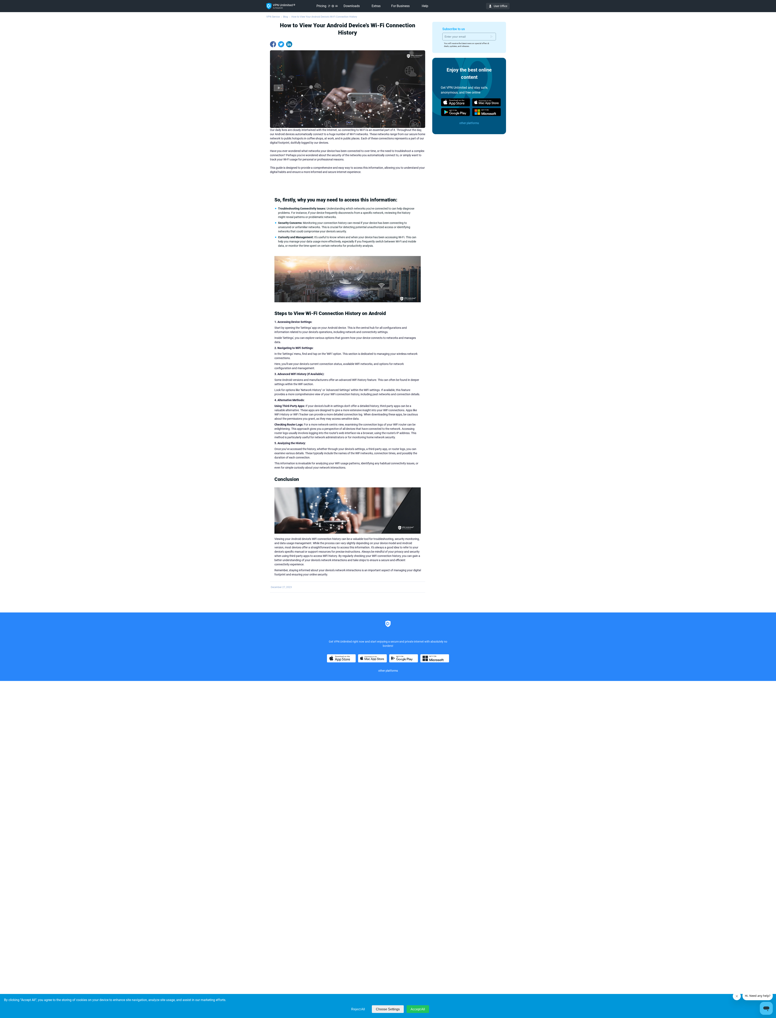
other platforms (469, 123)
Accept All (418, 1009)
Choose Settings (388, 1009)
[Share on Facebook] (273, 44)
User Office (500, 6)
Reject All (358, 1009)
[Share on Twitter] (281, 44)
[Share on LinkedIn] (289, 44)
